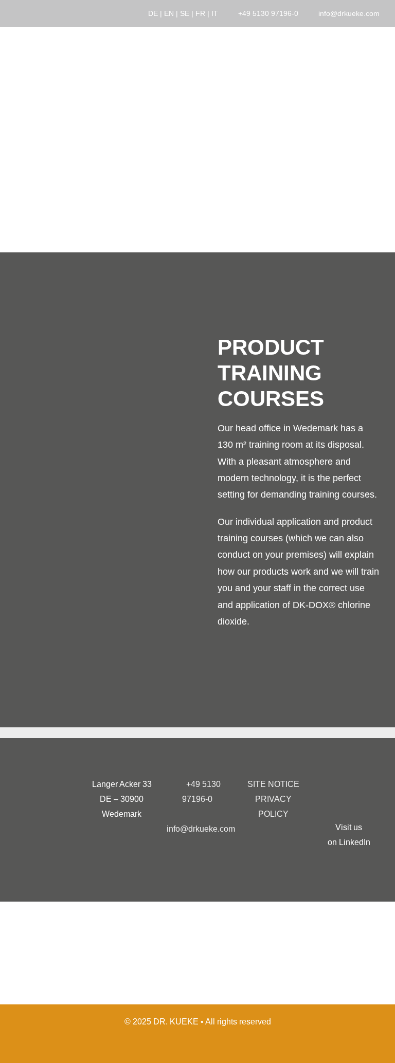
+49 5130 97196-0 (268, 13)
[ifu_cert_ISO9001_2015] (150, 921)
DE (153, 13)
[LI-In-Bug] (349, 785)
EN (169, 13)
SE (184, 13)
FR (200, 13)
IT (214, 13)
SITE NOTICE (273, 784)
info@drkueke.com (349, 13)
